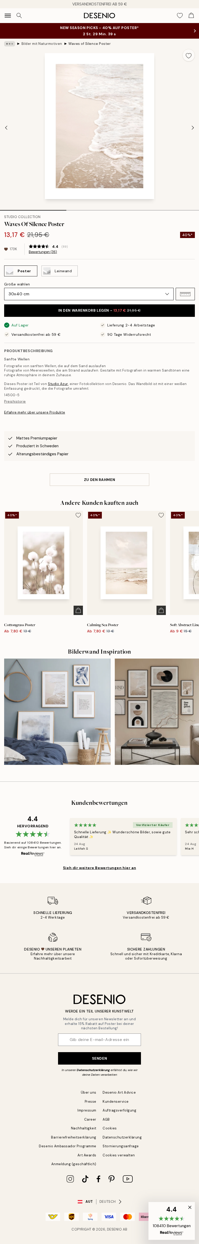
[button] (185, 294)
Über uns (88, 1092)
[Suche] (19, 15)
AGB (106, 1119)
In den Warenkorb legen (99, 310)
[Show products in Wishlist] (180, 15)
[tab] (33, 208)
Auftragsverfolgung (119, 1110)
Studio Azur (58, 384)
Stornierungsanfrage (121, 1146)
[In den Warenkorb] (78, 610)
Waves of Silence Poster (89, 43)
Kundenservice (116, 1101)
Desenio (114, 1229)
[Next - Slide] (193, 127)
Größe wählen (17, 284)
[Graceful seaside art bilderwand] (57, 712)
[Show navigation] (7, 15)
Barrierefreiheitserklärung (73, 1137)
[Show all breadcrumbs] (9, 43)
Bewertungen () (43, 252)
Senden (99, 1058)
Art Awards (86, 1155)
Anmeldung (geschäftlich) (73, 1164)
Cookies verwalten (119, 1155)
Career (90, 1119)
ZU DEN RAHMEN (99, 479)
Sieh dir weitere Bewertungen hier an (99, 867)
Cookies (110, 1128)
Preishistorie (15, 401)
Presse (90, 1101)
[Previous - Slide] (6, 127)
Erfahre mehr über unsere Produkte (34, 412)
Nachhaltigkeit (83, 1128)
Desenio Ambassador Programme (67, 1146)
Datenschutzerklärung (93, 1070)
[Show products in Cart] (191, 15)
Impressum (86, 1110)
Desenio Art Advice (119, 1092)
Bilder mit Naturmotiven (42, 43)
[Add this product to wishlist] (188, 55)
